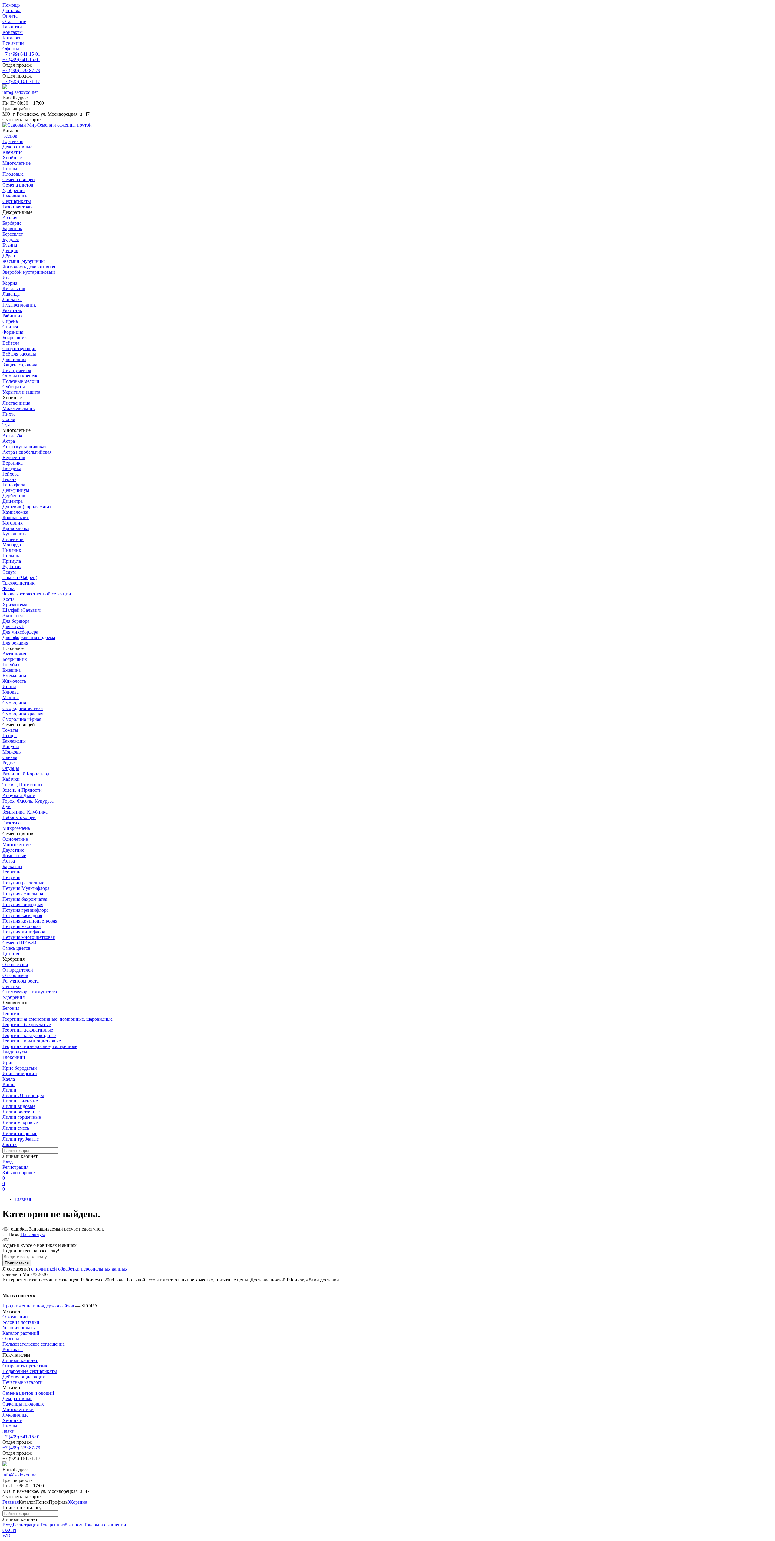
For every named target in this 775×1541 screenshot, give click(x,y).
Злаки (8, 1431)
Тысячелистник (18, 582)
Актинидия (14, 653)
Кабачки (11, 779)
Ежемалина (14, 675)
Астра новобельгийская (26, 452)
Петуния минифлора (23, 931)
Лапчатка (12, 299)
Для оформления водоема (28, 637)
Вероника (12, 463)
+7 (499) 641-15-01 (21, 54)
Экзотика (12, 822)
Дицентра (12, 501)
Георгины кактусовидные (29, 1035)
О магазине (14, 21)
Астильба (12, 435)
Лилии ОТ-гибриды (23, 1095)
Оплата (10, 15)
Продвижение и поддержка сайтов (38, 1305)
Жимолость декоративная (28, 266)
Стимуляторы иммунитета (29, 991)
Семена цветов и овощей (28, 1393)
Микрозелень (16, 828)
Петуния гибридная (22, 904)
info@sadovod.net (20, 92)
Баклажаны (14, 741)
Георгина (11, 871)
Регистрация (15, 1167)
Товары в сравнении (104, 1524)
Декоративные (17, 1398)
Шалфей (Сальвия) (21, 610)
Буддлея (10, 239)
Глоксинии (13, 1057)
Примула (11, 561)
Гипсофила (13, 484)
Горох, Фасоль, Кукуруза (28, 801)
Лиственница (16, 403)
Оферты (10, 48)
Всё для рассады (19, 353)
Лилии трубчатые (20, 1139)
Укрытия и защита (21, 392)
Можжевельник (18, 408)
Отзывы (10, 1338)
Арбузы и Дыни (18, 795)
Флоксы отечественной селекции (36, 593)
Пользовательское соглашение (33, 1344)
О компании (15, 1316)
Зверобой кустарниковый (28, 272)
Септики (11, 986)
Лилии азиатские (20, 1100)
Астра (8, 441)
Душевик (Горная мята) (26, 506)
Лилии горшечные (21, 1117)
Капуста (10, 746)
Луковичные (15, 1414)
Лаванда (11, 294)
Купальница (15, 533)
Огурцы (10, 768)
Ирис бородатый (19, 1068)
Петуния (11, 877)
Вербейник (13, 457)
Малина (10, 697)
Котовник (12, 522)
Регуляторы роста (20, 980)
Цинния (10, 953)
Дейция (10, 250)
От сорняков (15, 975)
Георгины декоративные (27, 1029)
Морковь (11, 751)
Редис (8, 762)
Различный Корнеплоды (27, 773)
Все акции (13, 43)
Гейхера (10, 473)
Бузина (9, 244)
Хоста (8, 599)
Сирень (10, 321)
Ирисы (9, 1062)
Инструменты (16, 370)
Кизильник (13, 288)
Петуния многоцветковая (28, 937)
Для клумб (13, 626)
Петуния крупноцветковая (29, 920)
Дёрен (8, 255)
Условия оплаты (19, 1327)
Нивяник (11, 550)
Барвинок (12, 228)
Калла (8, 1079)
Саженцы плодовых (23, 1404)
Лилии (9, 1089)
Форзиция (12, 332)
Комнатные (14, 855)
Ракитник (12, 310)
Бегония (10, 1008)
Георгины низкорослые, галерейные (39, 1046)
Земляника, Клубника (25, 811)
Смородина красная (22, 713)
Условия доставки (20, 1322)
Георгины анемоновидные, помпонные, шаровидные (57, 1019)
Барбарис (11, 223)
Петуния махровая (21, 926)
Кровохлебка (15, 528)
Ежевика (11, 670)
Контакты (12, 32)
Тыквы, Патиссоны (22, 784)
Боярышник (14, 337)
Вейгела (10, 343)
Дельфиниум (15, 490)
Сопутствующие (19, 348)
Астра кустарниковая (24, 446)
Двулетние (13, 850)
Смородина (14, 702)
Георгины (12, 1013)
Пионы (9, 1425)
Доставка (11, 10)
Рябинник (12, 315)
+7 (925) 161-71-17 (21, 81)
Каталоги (12, 37)
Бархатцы (12, 866)
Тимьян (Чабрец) (19, 577)
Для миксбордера (20, 632)
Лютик (9, 1144)
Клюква (10, 691)
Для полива (14, 359)
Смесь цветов (16, 948)
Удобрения (13, 997)
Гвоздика (11, 468)
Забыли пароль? (18, 1172)
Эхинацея (12, 615)
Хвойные (12, 1420)
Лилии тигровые (19, 1133)
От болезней (15, 964)
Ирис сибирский (19, 1073)
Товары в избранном (61, 1524)
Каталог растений (20, 1333)
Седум (9, 572)
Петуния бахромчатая (24, 899)
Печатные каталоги (22, 1382)
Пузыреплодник (19, 304)
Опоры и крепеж (19, 375)
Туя (6, 424)
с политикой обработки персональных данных (79, 1268)
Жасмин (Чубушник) (23, 261)
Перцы (9, 735)
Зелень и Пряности (22, 790)
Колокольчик (15, 517)
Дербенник (13, 495)
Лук (6, 806)
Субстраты (13, 386)
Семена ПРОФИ (19, 942)
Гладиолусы (14, 1051)
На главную (33, 1234)
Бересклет (12, 234)
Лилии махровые (20, 1122)
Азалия (9, 217)
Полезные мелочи (20, 381)
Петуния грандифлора (25, 910)
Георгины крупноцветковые (31, 1040)
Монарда (11, 544)
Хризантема (14, 604)
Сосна (8, 419)
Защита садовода (19, 364)
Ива (6, 277)
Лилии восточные (21, 1111)
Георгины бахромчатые (26, 1024)
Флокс (8, 588)
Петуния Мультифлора (25, 888)
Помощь (11, 5)
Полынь (10, 555)
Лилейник (13, 539)
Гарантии (12, 26)
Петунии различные (23, 882)
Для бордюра (15, 621)
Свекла (9, 757)
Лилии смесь (15, 1128)
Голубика (12, 664)
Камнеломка (15, 512)
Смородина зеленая (22, 708)
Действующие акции (23, 1376)
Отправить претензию (25, 1365)
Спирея (10, 326)
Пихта (8, 413)
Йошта (9, 686)
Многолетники (18, 1409)
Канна (8, 1084)
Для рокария (15, 642)
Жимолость (14, 681)
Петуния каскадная (22, 915)
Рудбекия (11, 566)
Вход (7, 1161)
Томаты (10, 730)
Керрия (9, 283)
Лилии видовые (18, 1106)
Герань (9, 479)
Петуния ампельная (22, 893)
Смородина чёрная (21, 719)
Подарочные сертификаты (29, 1371)
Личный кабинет (20, 1360)
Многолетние (16, 844)
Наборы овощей (19, 817)
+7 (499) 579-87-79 (21, 70)
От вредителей (17, 970)
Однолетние (15, 839)
